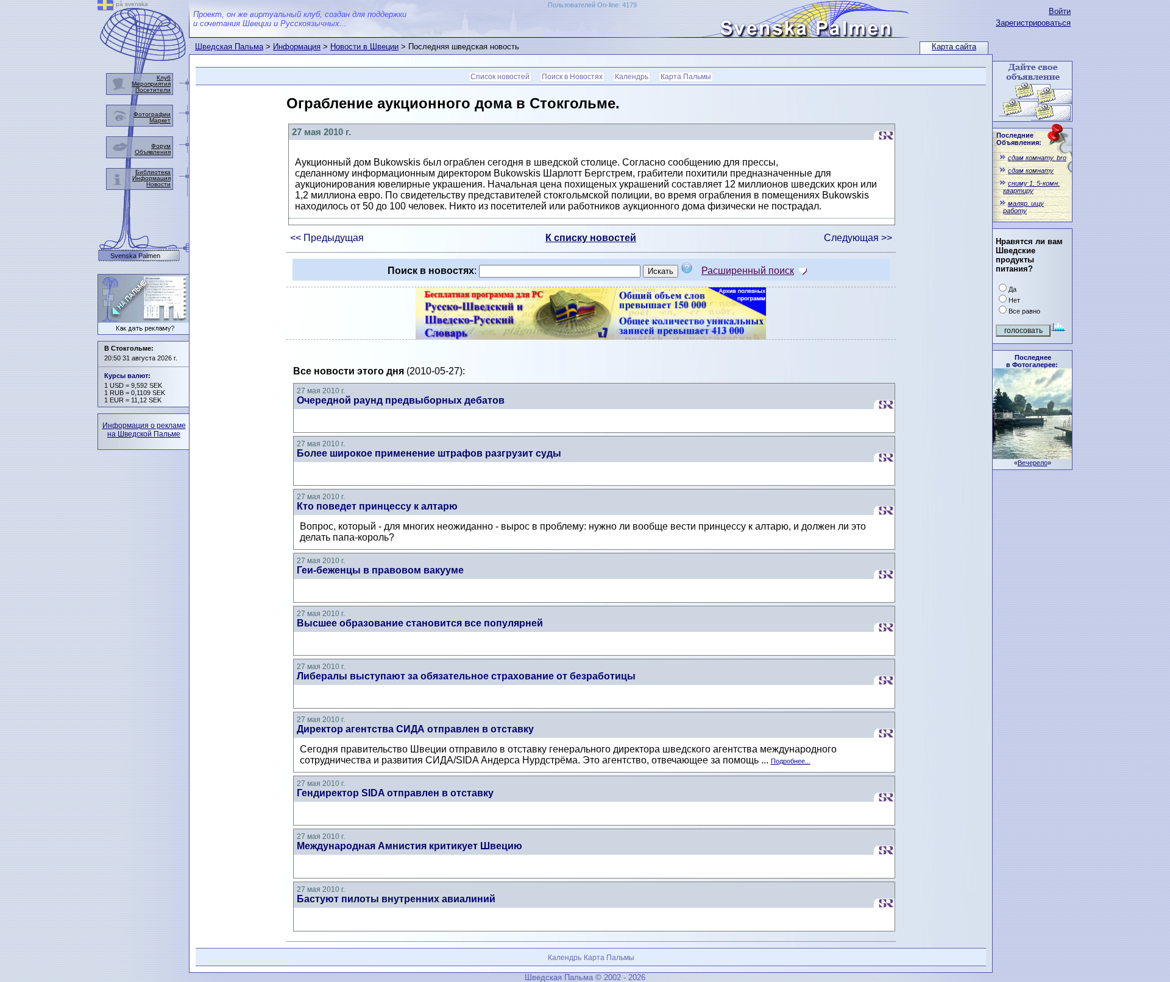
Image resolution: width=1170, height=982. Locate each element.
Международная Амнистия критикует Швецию (409, 846)
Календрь (631, 76)
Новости (158, 184)
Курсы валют (126, 375)
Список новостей (500, 76)
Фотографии (152, 114)
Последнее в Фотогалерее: (1032, 361)
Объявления (153, 152)
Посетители (153, 89)
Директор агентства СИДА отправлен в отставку (415, 729)
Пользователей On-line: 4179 (592, 5)
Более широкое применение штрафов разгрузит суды (429, 453)
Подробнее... (790, 761)
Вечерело (1033, 462)
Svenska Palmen (135, 256)
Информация (297, 46)
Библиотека (153, 172)
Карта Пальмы (686, 76)
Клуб (164, 77)
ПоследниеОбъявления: (1018, 139)
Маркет (160, 120)
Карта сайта (954, 46)
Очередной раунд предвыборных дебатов (401, 400)
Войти (1060, 11)
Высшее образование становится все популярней (420, 623)
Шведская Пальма (229, 46)
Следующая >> (858, 238)
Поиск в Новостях (572, 76)
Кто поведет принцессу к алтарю (377, 506)
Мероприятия (151, 83)
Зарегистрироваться (1033, 22)
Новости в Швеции (364, 46)
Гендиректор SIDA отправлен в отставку (395, 793)
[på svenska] (105, 7)
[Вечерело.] (1032, 456)
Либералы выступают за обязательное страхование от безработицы (466, 676)
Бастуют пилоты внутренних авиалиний (396, 899)
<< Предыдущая (327, 238)
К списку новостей (590, 238)
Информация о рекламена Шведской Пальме (144, 429)
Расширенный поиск (747, 270)
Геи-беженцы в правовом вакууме (380, 570)
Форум (161, 145)
